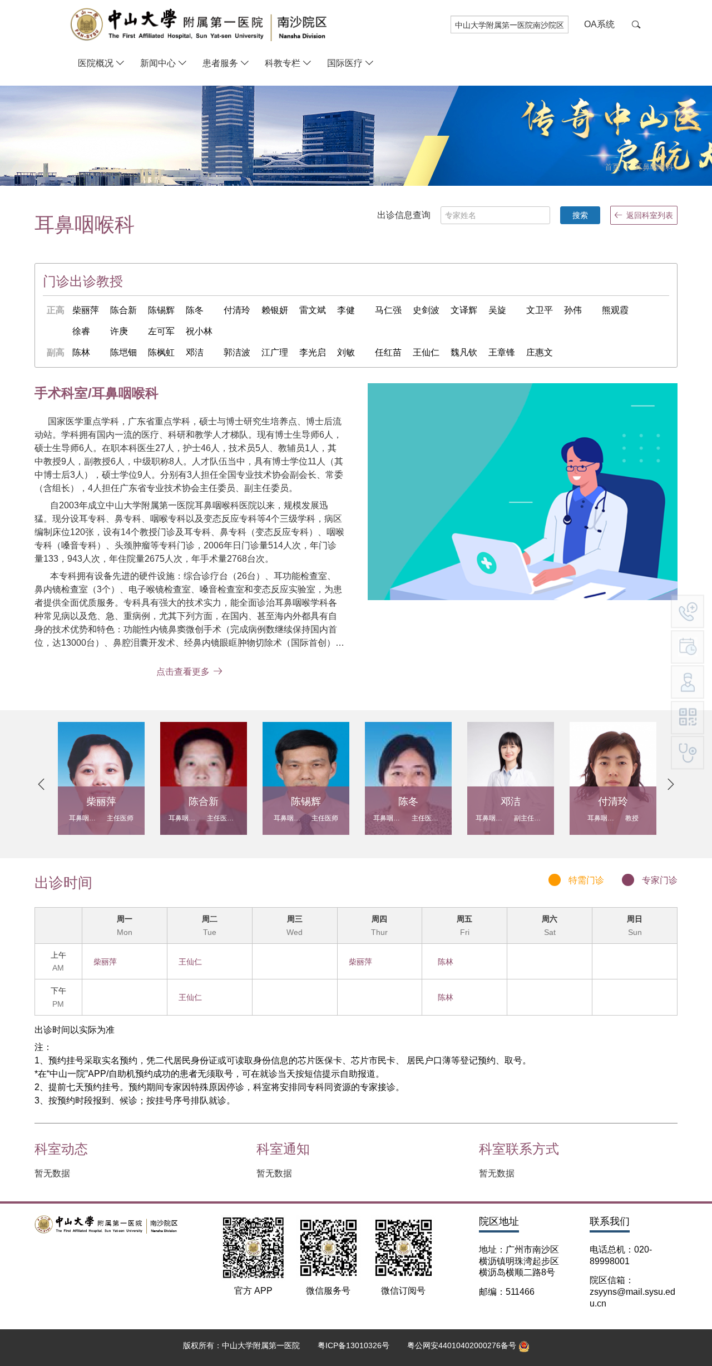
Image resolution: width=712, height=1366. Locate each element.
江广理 (274, 352)
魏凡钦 (464, 352)
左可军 (161, 331)
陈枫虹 (161, 352)
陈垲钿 (123, 352)
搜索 (580, 215)
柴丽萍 (85, 310)
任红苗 (388, 352)
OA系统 (599, 24)
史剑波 (426, 310)
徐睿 (81, 331)
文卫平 (539, 310)
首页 (612, 166)
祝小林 (199, 331)
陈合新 (123, 310)
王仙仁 (426, 352)
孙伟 (573, 310)
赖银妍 (274, 310)
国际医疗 (345, 63)
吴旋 (497, 310)
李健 (346, 310)
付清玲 (237, 310)
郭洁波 (237, 352)
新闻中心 (158, 63)
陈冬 (195, 310)
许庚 (119, 331)
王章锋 (501, 352)
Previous (41, 784)
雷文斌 (312, 310)
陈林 (81, 352)
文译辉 (464, 310)
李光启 (312, 352)
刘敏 (346, 352)
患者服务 (220, 63)
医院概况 (95, 63)
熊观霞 (615, 310)
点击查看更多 (183, 671)
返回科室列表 (649, 215)
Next (671, 784)
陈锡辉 (161, 310)
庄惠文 (539, 352)
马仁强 (388, 310)
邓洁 (195, 352)
